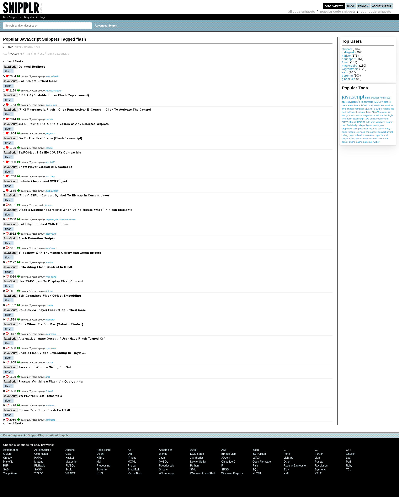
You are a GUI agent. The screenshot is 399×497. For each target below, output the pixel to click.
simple (362, 125)
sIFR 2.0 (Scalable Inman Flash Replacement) (53, 95)
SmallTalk (134, 469)
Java (162, 457)
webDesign (51, 105)
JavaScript (16, 53)
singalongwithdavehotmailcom (60, 219)
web (373, 122)
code (344, 132)
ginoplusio (348, 78)
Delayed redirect (31, 66)
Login (43, 17)
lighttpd (288, 457)
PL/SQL (70, 465)
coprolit (49, 305)
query (376, 125)
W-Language (166, 473)
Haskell (69, 457)
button (357, 105)
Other (287, 461)
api (350, 138)
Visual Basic (135, 473)
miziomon (50, 405)
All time (8, 47)
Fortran (319, 453)
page (351, 135)
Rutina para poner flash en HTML (44, 410)
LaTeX (256, 457)
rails (370, 142)
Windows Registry (232, 473)
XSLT (318, 473)
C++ (348, 449)
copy (387, 128)
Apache (70, 449)
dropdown (347, 128)
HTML (27, 53)
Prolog (131, 465)
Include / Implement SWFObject (42, 181)
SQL (255, 469)
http (368, 122)
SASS (38, 469)
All (5, 53)
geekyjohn (51, 234)
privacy (363, 6)
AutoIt (193, 449)
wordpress (379, 105)
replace (383, 112)
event (350, 105)
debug (345, 135)
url (371, 108)
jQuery (225, 457)
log (353, 138)
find (349, 125)
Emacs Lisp (228, 453)
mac (344, 125)
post (360, 128)
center (345, 142)
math (344, 105)
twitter (376, 142)
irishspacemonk (54, 90)
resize (359, 115)
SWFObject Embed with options (43, 224)
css (388, 97)
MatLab (38, 461)
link (371, 115)
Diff (130, 453)
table (355, 128)
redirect (361, 112)
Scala (68, 469)
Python (194, 465)
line (389, 112)
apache (379, 135)
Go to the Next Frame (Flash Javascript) (50, 138)
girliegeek (348, 52)
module (386, 108)
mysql (390, 132)
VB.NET (70, 473)
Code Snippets (12, 435)
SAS (6, 469)
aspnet (373, 132)
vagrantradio (350, 69)
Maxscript (71, 461)
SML (193, 469)
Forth (287, 453)
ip (376, 128)
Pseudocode (166, 465)
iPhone (132, 457)
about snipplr (381, 6)
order (385, 138)
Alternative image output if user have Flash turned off (61, 338)
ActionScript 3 (42, 449)
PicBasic (39, 465)
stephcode (51, 248)
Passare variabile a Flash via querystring (50, 381)
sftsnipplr (50, 319)
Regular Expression (295, 465)
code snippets (334, 6)
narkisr (346, 55)
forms (383, 97)
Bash (255, 449)
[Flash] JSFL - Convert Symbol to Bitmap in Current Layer (63, 195)
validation (380, 122)
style (344, 102)
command (370, 135)
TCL (348, 469)
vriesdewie (51, 276)
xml (354, 122)
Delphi (100, 453)
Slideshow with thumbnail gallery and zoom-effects (59, 252)
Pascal (319, 461)
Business (360, 132)
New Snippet (10, 17)
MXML (132, 461)
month (28, 47)
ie (390, 102)
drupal (366, 138)
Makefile (8, 461)
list (392, 108)
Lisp (317, 457)
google (378, 108)
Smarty (163, 469)
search (389, 122)
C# (316, 449)
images (351, 108)
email (376, 115)
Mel (99, 461)
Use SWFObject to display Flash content (50, 281)
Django (163, 453)
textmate (368, 102)
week (18, 47)
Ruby (49, 53)
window (389, 105)
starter (381, 128)
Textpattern (10, 473)
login (390, 115)
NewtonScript (198, 461)
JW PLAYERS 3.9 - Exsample (40, 395)
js (347, 115)
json (382, 125)
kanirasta (50, 420)
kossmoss (51, 348)
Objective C (62, 53)
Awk (224, 449)
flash (368, 112)
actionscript (358, 118)
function (361, 122)
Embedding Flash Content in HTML (45, 267)
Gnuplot (350, 453)
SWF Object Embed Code (37, 81)
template (359, 108)
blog (350, 6)
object (375, 112)
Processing (103, 465)
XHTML (257, 473)
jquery (378, 101)
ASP (130, 449)
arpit (48, 377)
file (343, 112)
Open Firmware (261, 461)
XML (286, 473)
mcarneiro (51, 334)
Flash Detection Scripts (36, 238)
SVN (286, 469)
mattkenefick (52, 191)
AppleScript (104, 449)
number (383, 115)
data (365, 128)
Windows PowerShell (202, 473)
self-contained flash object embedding (49, 295)
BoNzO (49, 391)
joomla (359, 138)
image (366, 115)
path (365, 142)
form (360, 102)
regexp (351, 132)
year (37, 47)
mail (386, 135)
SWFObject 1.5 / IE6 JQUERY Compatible (49, 152)
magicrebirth (350, 65)
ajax (367, 108)
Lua (348, 457)
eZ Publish (259, 453)
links (344, 108)
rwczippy (50, 176)
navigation (352, 102)
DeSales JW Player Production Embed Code (52, 310)
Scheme (102, 469)
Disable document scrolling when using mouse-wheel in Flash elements (75, 209)
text (344, 115)
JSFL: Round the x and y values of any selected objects (63, 123)
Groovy (7, 457)
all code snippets (301, 11)
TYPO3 (38, 473)
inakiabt (49, 119)
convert (382, 132)
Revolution (321, 465)
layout (369, 125)
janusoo (49, 205)
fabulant (49, 262)
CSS (42, 53)
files (344, 118)
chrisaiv (347, 49)
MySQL (163, 461)
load (347, 112)
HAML (38, 457)
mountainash (52, 76)
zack (345, 72)
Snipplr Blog (36, 435)
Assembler (165, 449)
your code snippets (376, 11)
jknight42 (50, 133)
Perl (348, 461)
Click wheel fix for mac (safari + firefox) (50, 324)
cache (359, 142)
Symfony (320, 469)
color (349, 118)
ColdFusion (41, 453)
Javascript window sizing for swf (44, 367)
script (373, 118)
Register (29, 17)
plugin (345, 138)
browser (375, 97)
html (367, 97)
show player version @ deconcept (45, 166)
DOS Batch (197, 453)
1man (345, 62)
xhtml (370, 105)
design (354, 125)
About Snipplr (59, 435)
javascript (353, 97)
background (382, 118)
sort (380, 138)
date (386, 102)
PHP (35, 53)
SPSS (225, 469)
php (367, 132)
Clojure (7, 453)
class (352, 115)
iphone (373, 138)
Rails (255, 465)
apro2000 (50, 162)
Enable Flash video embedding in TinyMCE (52, 352)
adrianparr (349, 59)
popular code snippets (338, 11)
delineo (49, 291)
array (345, 122)
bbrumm (347, 75)
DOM (364, 105)
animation (359, 135)
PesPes (49, 362)
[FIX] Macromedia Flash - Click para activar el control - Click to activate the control (84, 109)
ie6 (350, 122)
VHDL (100, 473)
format (353, 112)
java (367, 118)
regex (371, 128)
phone (352, 142)
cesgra (49, 148)
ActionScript (10, 449)
